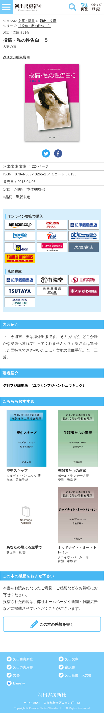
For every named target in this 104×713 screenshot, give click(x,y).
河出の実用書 (23, 667)
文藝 (16, 675)
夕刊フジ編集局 (14, 57)
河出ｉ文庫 (48, 21)
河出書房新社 (23, 659)
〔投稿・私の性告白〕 (34, 26)
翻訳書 (70, 667)
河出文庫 (71, 659)
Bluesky (19, 683)
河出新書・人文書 (78, 675)
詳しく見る (26, 446)
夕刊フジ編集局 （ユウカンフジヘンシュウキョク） (44, 385)
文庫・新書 (26, 21)
